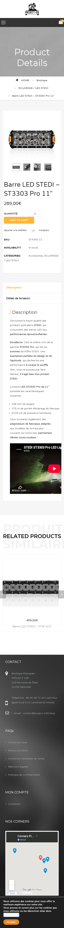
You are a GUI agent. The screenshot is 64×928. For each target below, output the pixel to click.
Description (14, 287)
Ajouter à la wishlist (15, 230)
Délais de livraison (18, 298)
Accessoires (36, 255)
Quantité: (11, 213)
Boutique (41, 80)
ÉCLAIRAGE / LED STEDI (33, 88)
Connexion (14, 803)
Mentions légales (18, 766)
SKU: (7, 239)
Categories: (12, 255)
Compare (43, 230)
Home (25, 80)
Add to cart (19, 220)
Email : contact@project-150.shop (34, 713)
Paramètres (11, 914)
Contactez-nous (17, 742)
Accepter (11, 922)
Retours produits (18, 750)
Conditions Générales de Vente (26, 758)
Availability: (12, 247)
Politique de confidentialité (24, 774)
